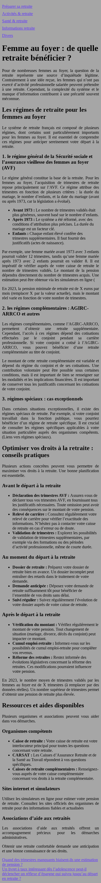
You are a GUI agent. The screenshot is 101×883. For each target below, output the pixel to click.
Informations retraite (18, 28)
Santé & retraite (14, 21)
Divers (7, 35)
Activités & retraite (17, 13)
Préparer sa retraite (17, 6)
